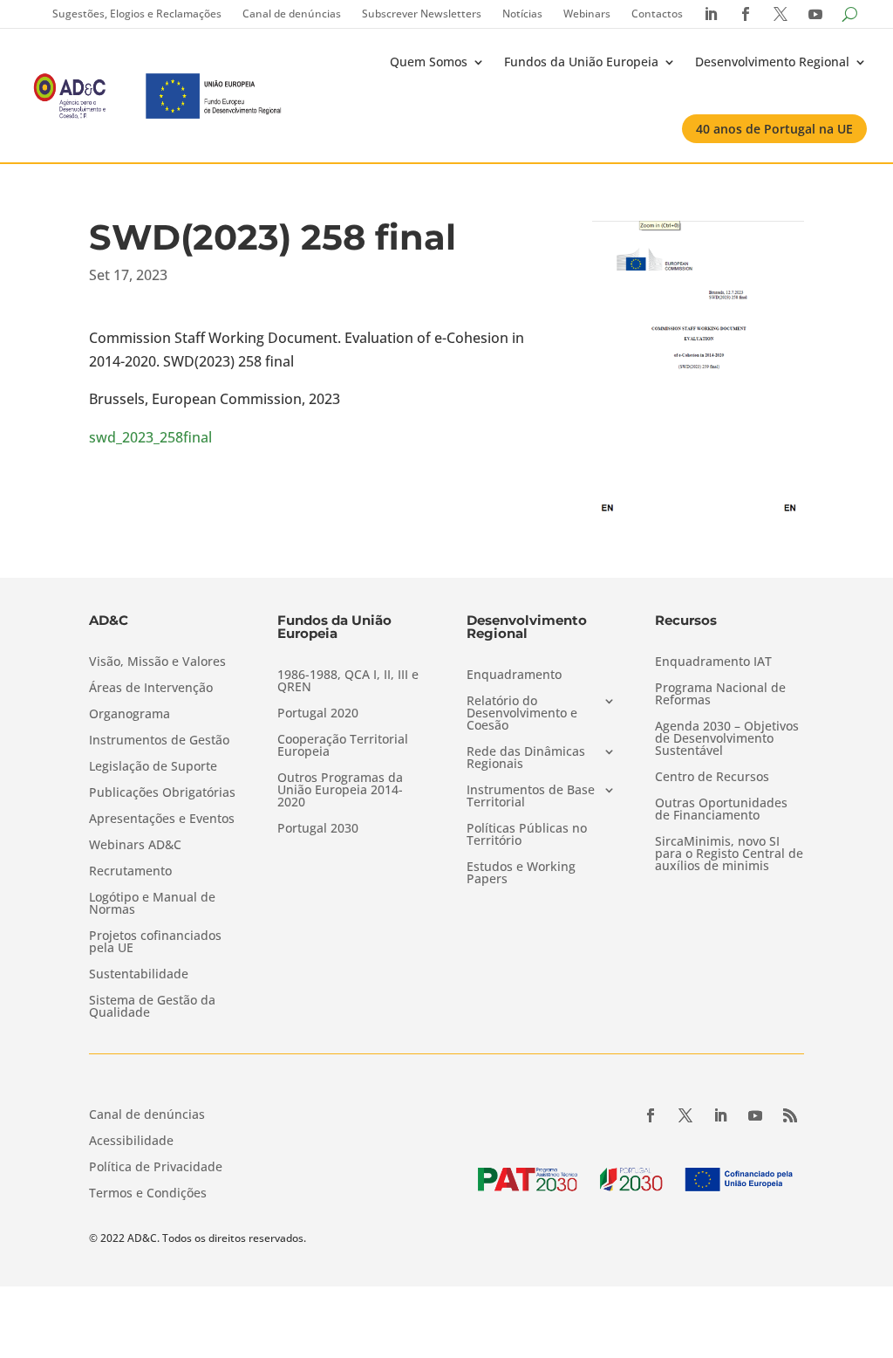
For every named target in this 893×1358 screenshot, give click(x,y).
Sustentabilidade (138, 975)
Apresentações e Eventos (162, 819)
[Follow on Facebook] (651, 1115)
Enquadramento (514, 675)
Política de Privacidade (155, 1168)
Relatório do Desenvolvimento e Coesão (522, 714)
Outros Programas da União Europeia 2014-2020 (340, 791)
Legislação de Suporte (153, 767)
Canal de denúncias (291, 13)
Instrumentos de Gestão (159, 741)
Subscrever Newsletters (421, 13)
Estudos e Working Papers (521, 874)
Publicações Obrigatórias (162, 793)
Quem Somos (428, 61)
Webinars (586, 13)
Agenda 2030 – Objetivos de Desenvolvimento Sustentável (727, 739)
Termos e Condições (148, 1194)
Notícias (522, 13)
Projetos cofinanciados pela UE (155, 942)
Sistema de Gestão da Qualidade (152, 1007)
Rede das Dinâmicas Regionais (526, 758)
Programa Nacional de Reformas (720, 695)
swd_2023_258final (150, 437)
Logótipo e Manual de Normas (152, 904)
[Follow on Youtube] (755, 1115)
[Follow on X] (685, 1115)
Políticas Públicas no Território (527, 835)
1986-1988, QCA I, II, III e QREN (348, 682)
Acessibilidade (131, 1142)
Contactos (657, 13)
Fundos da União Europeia (581, 61)
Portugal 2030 (317, 829)
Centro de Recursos (712, 778)
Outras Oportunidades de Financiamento (721, 810)
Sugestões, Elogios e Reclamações (137, 13)
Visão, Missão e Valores (157, 662)
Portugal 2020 (317, 714)
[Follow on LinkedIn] (720, 1115)
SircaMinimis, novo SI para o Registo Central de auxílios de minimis (729, 854)
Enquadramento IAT (713, 662)
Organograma (129, 715)
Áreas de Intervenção (151, 689)
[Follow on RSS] (790, 1115)
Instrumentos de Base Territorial (531, 797)
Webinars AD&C (135, 846)
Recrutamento (130, 872)
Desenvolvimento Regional (772, 61)
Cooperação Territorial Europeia (342, 746)
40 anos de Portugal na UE (774, 128)
